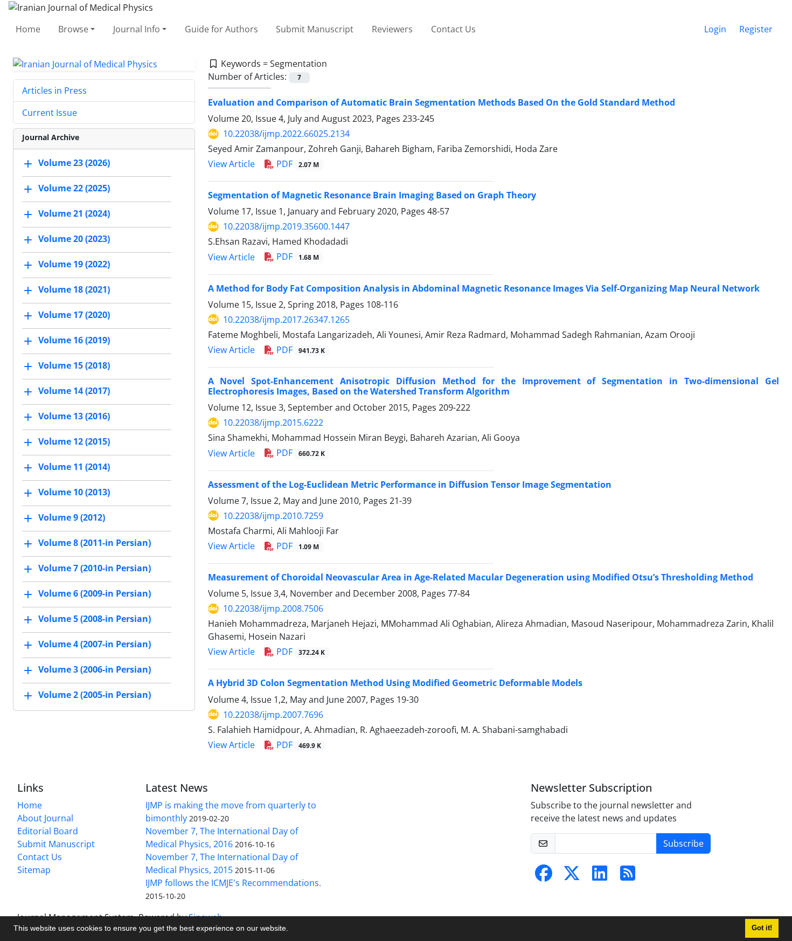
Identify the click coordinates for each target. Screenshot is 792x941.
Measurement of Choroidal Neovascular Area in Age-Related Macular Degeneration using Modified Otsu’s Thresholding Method (480, 577)
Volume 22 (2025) (74, 189)
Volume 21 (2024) (74, 214)
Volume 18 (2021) (74, 290)
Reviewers (392, 29)
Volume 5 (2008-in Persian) (94, 619)
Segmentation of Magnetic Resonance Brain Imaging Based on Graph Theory (372, 195)
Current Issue (49, 113)
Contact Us (453, 29)
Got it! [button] (762, 928)
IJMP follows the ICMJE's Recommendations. (233, 883)
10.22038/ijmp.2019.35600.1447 (286, 226)
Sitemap (34, 870)
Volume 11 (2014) (74, 467)
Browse (73, 29)
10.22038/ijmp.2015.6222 (273, 422)
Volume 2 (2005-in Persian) (94, 695)
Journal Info (136, 29)
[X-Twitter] (572, 876)
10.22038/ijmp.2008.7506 (273, 608)
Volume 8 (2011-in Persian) (94, 543)
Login (715, 29)
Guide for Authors (221, 29)
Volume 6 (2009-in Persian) (94, 594)
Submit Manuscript (314, 29)
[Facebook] (544, 876)
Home (28, 29)
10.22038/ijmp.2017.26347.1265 (286, 320)
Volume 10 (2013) (74, 493)
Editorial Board (47, 831)
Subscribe (683, 843)
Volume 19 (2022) (74, 265)
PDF (296, 164)
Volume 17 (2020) (74, 315)
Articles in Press (54, 90)
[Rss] (628, 876)
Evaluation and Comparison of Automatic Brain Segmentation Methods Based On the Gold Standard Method (441, 102)
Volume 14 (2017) (74, 391)
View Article (231, 164)
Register (756, 29)
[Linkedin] (600, 876)
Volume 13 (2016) (74, 417)
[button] (292, 929)
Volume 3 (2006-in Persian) (94, 670)
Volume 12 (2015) (74, 442)
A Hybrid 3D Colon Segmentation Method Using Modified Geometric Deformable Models (395, 683)
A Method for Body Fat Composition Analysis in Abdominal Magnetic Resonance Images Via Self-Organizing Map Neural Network (484, 288)
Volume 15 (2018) (74, 366)
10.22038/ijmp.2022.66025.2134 (286, 134)
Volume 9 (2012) (71, 518)
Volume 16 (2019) (74, 341)
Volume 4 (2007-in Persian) (94, 645)
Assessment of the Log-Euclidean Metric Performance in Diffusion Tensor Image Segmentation (410, 484)
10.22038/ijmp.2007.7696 (273, 715)
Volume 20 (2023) (74, 239)
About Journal (45, 818)
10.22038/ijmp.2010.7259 (273, 516)
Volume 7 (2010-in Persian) (94, 569)
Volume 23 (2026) (74, 163)
